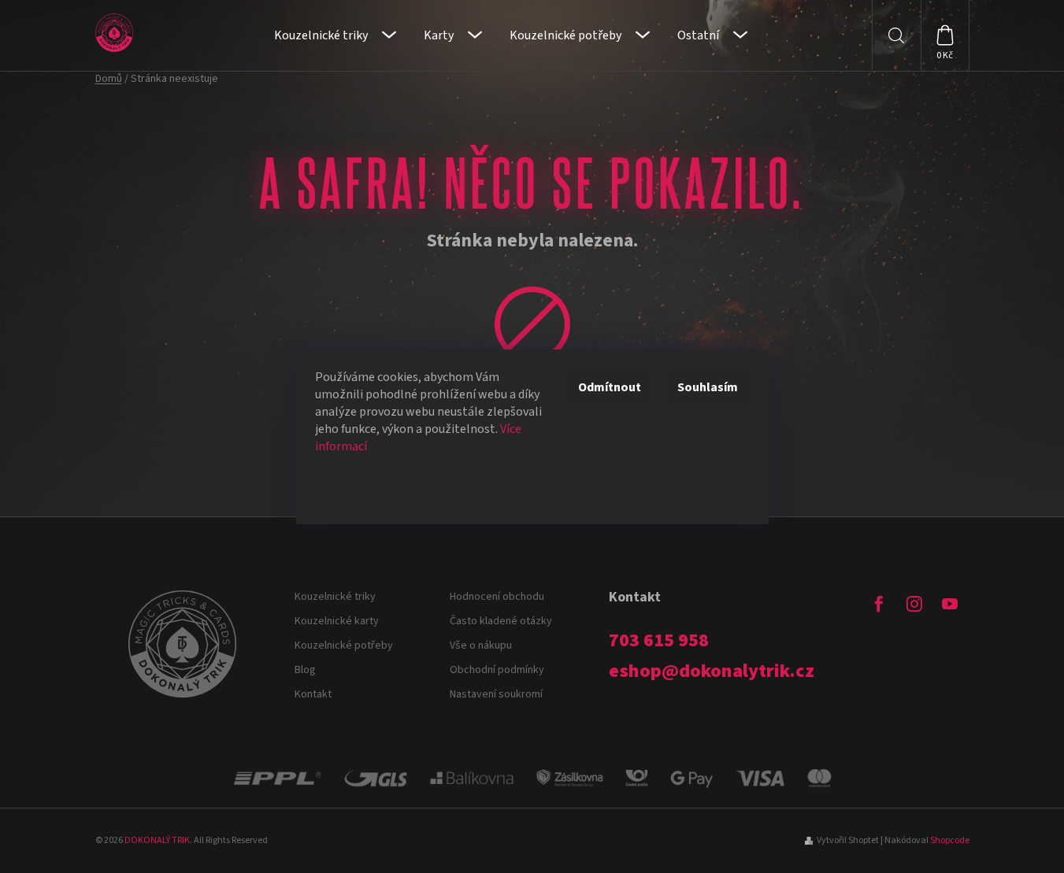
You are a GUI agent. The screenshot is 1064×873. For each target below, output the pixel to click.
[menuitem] (335, 35)
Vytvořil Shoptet (848, 840)
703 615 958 (659, 640)
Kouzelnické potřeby (344, 645)
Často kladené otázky (501, 621)
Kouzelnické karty (337, 621)
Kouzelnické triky (335, 596)
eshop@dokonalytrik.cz (711, 671)
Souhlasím (707, 387)
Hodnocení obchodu (497, 596)
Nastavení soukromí (496, 694)
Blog (305, 669)
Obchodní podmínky (497, 669)
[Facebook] (879, 604)
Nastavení (357, 486)
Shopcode (949, 840)
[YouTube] (950, 604)
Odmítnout (609, 387)
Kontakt (313, 694)
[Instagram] (914, 604)
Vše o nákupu (481, 645)
